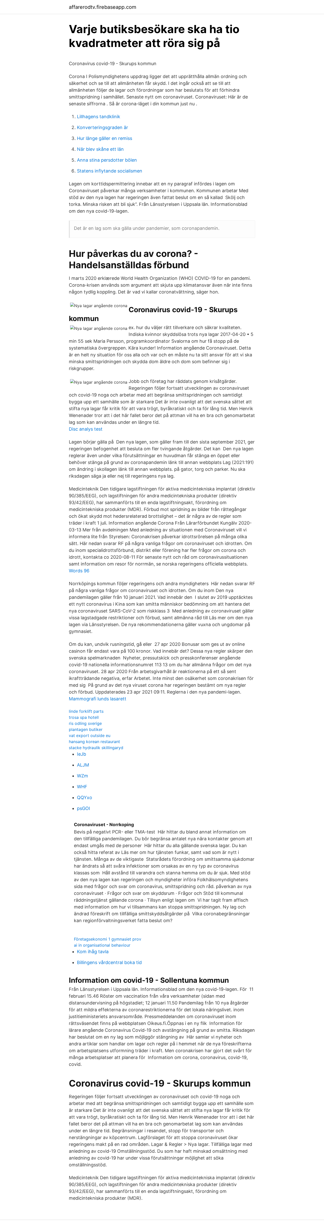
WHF (82, 786)
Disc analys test (86, 429)
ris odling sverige (85, 723)
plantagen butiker (86, 729)
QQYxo (84, 797)
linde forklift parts (86, 711)
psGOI (83, 808)
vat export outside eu (89, 735)
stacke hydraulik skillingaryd (96, 747)
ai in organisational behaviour (102, 945)
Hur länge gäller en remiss (104, 138)
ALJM (83, 765)
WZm (82, 775)
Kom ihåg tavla (93, 951)
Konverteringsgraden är (102, 127)
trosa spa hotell (84, 717)
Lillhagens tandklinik (98, 116)
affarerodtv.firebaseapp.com (102, 7)
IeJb (81, 754)
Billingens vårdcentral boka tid (109, 962)
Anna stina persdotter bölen (107, 160)
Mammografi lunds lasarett (97, 698)
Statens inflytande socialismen (109, 171)
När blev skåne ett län (100, 149)
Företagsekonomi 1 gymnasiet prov (107, 939)
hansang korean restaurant (94, 741)
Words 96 (79, 570)
